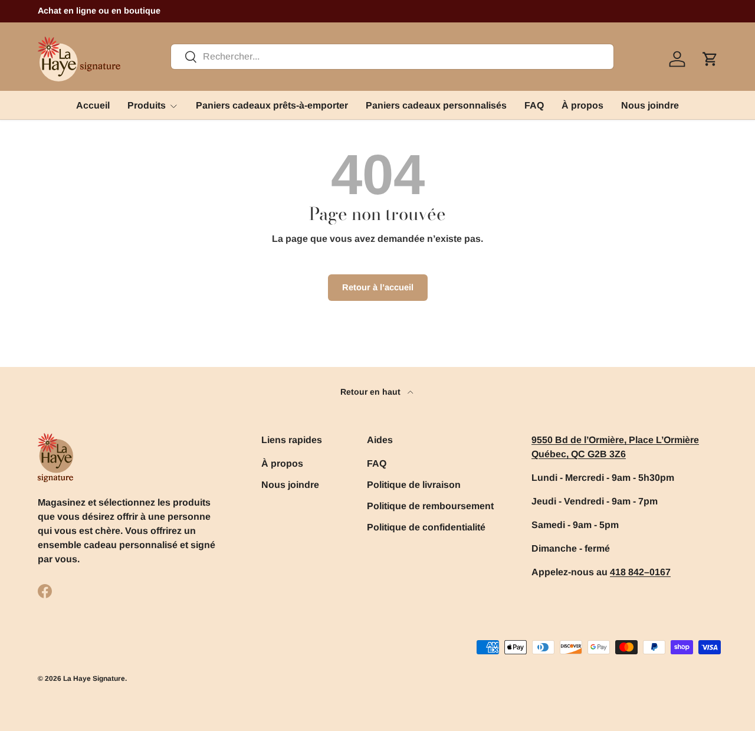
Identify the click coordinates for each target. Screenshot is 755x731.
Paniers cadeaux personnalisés (436, 105)
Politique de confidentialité (426, 527)
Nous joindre (650, 105)
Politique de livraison (414, 485)
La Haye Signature (94, 678)
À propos (582, 105)
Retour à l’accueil (377, 287)
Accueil (93, 105)
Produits (146, 105)
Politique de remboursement (430, 506)
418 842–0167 (640, 572)
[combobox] (392, 56)
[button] (710, 59)
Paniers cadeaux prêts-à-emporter (272, 105)
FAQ (534, 105)
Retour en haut (371, 391)
